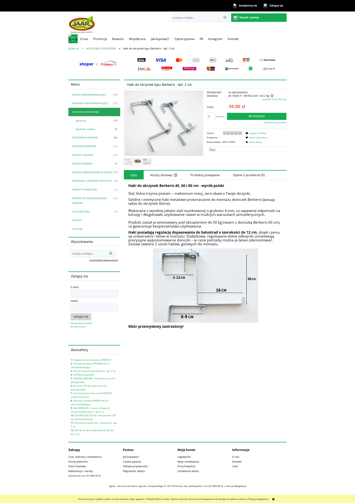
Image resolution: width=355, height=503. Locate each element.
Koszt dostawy (77, 466)
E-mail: (75, 287)
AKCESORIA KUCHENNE (85, 137)
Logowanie (184, 457)
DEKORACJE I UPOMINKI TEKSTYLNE (91, 180)
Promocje (77, 228)
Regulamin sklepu (134, 471)
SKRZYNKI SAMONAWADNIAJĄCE (90, 103)
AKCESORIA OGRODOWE (85, 112)
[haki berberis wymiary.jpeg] (147, 162)
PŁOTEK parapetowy (83, 374)
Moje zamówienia (188, 461)
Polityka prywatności (135, 466)
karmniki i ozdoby (85, 129)
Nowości (77, 220)
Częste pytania (132, 461)
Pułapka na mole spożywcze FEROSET (92, 359)
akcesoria (81, 120)
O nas (235, 457)
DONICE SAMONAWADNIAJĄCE (89, 94)
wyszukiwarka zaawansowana (103, 260)
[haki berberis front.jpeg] (137, 161)
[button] (256, 133)
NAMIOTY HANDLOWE (84, 189)
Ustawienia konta (188, 471)
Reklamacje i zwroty (80, 471)
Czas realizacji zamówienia (85, 457)
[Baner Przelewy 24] (177, 64)
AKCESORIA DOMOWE (84, 146)
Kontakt (236, 461)
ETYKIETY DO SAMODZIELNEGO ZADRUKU (89, 201)
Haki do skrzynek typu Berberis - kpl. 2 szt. (94, 371)
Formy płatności (78, 461)
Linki (235, 466)
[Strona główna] (81, 23)
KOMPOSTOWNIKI (82, 163)
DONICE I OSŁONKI (82, 155)
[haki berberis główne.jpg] (128, 161)
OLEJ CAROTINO (81, 211)
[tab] (134, 175)
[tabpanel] (205, 256)
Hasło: (74, 301)
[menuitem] (84, 39)
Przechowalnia (186, 466)
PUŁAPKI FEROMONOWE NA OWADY (92, 172)
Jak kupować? (131, 457)
